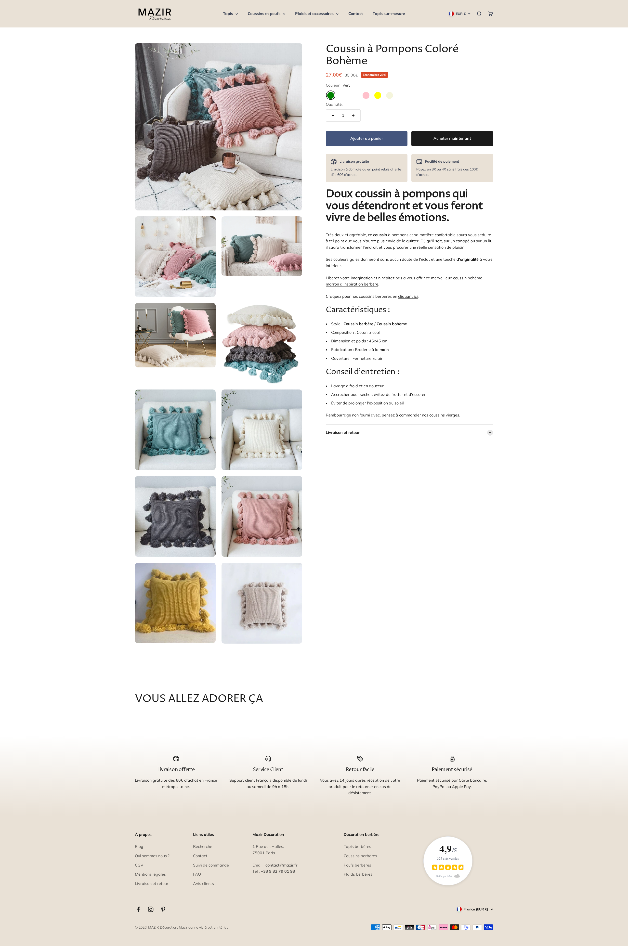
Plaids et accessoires (314, 13)
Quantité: (334, 104)
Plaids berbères (358, 874)
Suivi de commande (211, 865)
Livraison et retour (151, 883)
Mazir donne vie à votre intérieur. (204, 927)
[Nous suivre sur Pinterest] (163, 909)
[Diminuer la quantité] (333, 115)
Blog (139, 846)
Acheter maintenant (452, 138)
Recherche (202, 846)
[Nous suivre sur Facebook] (138, 909)
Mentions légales (150, 874)
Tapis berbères (357, 846)
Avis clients (203, 883)
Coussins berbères (360, 855)
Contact (355, 13)
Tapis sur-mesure (389, 13)
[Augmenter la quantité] (353, 115)
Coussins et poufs (264, 13)
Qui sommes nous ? (152, 855)
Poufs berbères (357, 865)
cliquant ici (408, 296)
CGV (139, 865)
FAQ (197, 874)
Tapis (228, 13)
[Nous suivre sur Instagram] (150, 909)
